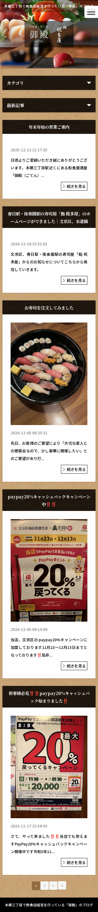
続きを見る (76, 186)
